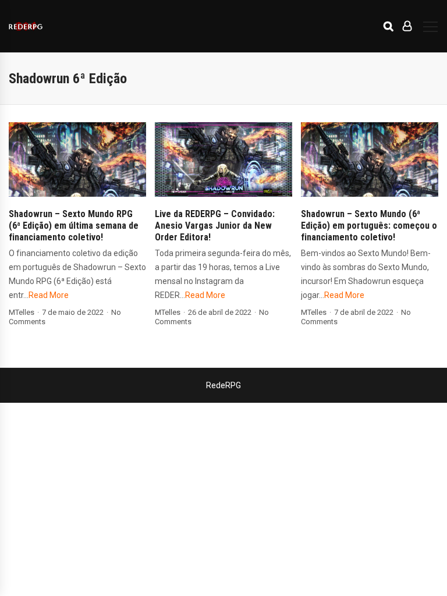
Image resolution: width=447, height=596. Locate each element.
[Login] (407, 26)
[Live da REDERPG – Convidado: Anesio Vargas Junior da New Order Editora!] (223, 159)
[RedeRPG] (25, 26)
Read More (49, 295)
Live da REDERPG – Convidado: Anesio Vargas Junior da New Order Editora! (215, 225)
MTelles (21, 312)
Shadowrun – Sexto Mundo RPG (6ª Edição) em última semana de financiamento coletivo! (74, 225)
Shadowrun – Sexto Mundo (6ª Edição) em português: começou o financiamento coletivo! (369, 225)
